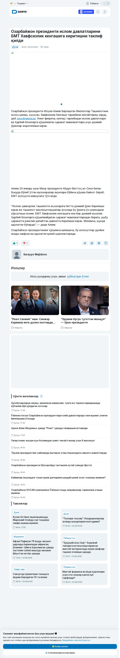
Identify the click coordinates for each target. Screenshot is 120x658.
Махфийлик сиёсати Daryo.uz (76, 640)
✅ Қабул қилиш (60, 646)
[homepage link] (19, 11)
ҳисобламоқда (26, 118)
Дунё (15, 46)
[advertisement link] (86, 11)
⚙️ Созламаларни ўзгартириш (60, 653)
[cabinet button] (105, 11)
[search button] (97, 11)
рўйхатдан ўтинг (78, 276)
